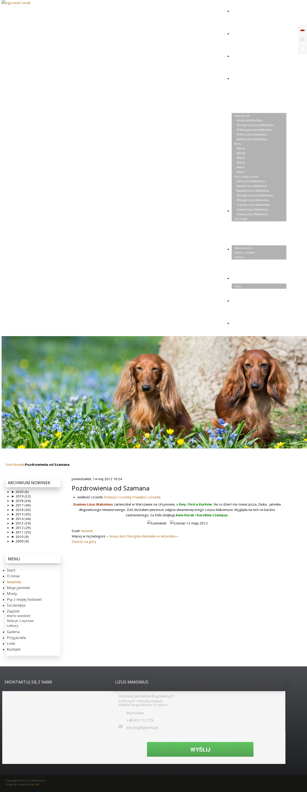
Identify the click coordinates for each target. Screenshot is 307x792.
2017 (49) (21, 505)
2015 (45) (21, 514)
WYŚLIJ (200, 749)
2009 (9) (20, 541)
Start (9, 464)
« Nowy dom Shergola (123, 536)
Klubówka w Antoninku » (159, 536)
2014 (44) (21, 518)
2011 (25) (21, 532)
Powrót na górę (84, 541)
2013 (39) (21, 523)
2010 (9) (20, 536)
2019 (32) (21, 496)
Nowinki (19, 464)
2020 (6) (20, 491)
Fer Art (35, 784)
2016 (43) (21, 509)
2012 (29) (21, 527)
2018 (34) (21, 500)
